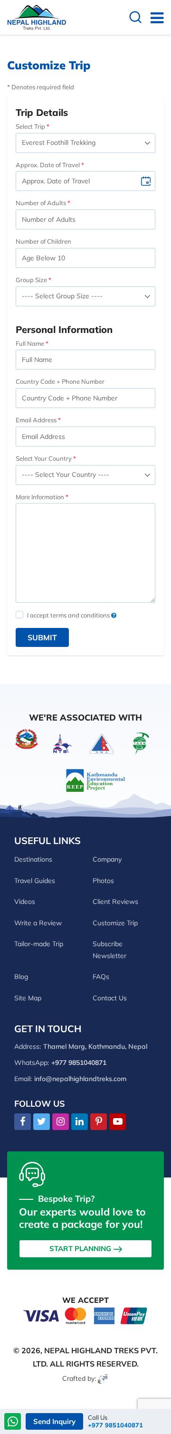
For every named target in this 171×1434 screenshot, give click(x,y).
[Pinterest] (98, 1122)
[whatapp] (13, 1422)
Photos (103, 880)
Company (107, 859)
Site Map (27, 998)
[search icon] (135, 18)
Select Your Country (44, 458)
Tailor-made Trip (38, 944)
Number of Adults (41, 203)
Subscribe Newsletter (109, 950)
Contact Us (110, 998)
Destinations (33, 859)
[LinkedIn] (79, 1122)
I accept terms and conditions (69, 615)
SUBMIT (42, 637)
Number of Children (43, 241)
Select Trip (30, 126)
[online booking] (85, 1315)
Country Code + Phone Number (60, 381)
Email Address (36, 420)
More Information (40, 497)
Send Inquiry (54, 1421)
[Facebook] (22, 1122)
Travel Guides (34, 880)
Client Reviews (115, 901)
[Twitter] (41, 1122)
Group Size (31, 280)
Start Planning (80, 1248)
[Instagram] (60, 1122)
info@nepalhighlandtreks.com (80, 1078)
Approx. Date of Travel (48, 165)
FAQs (101, 976)
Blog (21, 976)
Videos (24, 901)
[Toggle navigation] (153, 17)
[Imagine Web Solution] (103, 1378)
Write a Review (38, 923)
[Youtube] (117, 1122)
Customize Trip (115, 923)
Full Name (30, 343)
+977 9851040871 (115, 1425)
